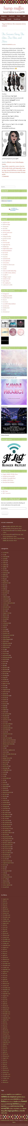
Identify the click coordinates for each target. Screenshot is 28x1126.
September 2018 (6, 921)
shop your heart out (7, 792)
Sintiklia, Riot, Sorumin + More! (10, 540)
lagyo (5, 170)
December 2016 (6, 963)
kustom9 (5, 703)
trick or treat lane (7, 861)
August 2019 (5, 899)
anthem (4, 562)
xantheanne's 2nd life (7, 285)
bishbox (4, 575)
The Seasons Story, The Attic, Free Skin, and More (13, 37)
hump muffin (14, 7)
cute (8, 1097)
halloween (12, 1101)
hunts (4, 687)
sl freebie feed (6, 312)
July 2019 (5, 901)
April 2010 (5, 1080)
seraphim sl (5, 275)
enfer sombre (10, 1099)
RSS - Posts (5, 491)
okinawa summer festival (8, 742)
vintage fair (5, 875)
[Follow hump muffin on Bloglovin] (6, 201)
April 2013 (5, 1052)
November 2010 (6, 1076)
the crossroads (6, 820)
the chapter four (6, 814)
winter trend (6, 883)
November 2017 (6, 941)
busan (4, 595)
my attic (4, 732)
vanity (4, 873)
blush (4, 587)
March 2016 (5, 981)
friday (3, 1101)
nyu (7, 1106)
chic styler (5, 228)
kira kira (5, 697)
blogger (4, 581)
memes (4, 722)
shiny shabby (5, 786)
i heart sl (5, 300)
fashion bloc (5, 637)
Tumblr (9, 19)
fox (23, 166)
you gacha (5, 887)
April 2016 (5, 979)
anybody (4, 564)
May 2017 (5, 953)
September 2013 (6, 1042)
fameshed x (5, 633)
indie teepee (5, 691)
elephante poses (15, 1097)
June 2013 (5, 1048)
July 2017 (5, 949)
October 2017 (6, 943)
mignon (20, 1104)
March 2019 (5, 909)
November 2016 (6, 965)
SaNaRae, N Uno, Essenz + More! (14, 528)
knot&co (5, 699)
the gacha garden (7, 836)
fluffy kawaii (5, 647)
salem (4, 782)
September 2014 (6, 1018)
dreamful (5, 619)
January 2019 (6, 913)
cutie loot (5, 605)
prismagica (5, 768)
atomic (13, 1094)
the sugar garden (11, 1110)
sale (4, 780)
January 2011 (6, 1072)
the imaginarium (6, 840)
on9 (4, 748)
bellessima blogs (6, 224)
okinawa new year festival (8, 740)
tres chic (5, 859)
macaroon (5, 256)
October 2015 (6, 991)
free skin (6, 168)
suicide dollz (5, 802)
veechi (22, 1110)
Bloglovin (4, 16)
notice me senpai (6, 738)
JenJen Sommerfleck (7, 530)
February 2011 (6, 1070)
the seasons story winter (15, 172)
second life (19, 170)
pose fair (5, 764)
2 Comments (5, 176)
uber (4, 867)
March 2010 (5, 1082)
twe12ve (4, 865)
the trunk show (6, 857)
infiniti (19, 1101)
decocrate (5, 609)
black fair (5, 577)
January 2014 (6, 1034)
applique (5, 566)
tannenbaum (6, 808)
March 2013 (5, 1054)
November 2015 (6, 989)
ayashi (17, 1094)
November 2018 (6, 917)
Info (24, 16)
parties (4, 756)
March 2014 (5, 1030)
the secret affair (6, 850)
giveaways (5, 669)
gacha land (5, 659)
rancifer (5, 268)
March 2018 (5, 933)
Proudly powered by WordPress (7, 1120)
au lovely (5, 570)
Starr (4, 528)
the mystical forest (7, 844)
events (13, 162)
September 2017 (6, 945)
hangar (4, 677)
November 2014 (6, 1014)
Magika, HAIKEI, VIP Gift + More (10, 474)
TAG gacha (5, 806)
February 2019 (6, 911)
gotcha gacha (6, 671)
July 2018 (5, 925)
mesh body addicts (7, 728)
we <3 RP (5, 879)
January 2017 (6, 961)
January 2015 (6, 1010)
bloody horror (6, 583)
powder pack (6, 766)
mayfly (5, 1104)
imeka (16, 1101)
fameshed (5, 631)
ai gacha (4, 560)
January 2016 (6, 985)
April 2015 (5, 1003)
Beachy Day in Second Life (9, 476)
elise (2, 1099)
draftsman (5, 617)
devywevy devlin (6, 230)
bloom (4, 585)
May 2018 (5, 929)
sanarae (4, 784)
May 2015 (5, 1002)
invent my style (6, 242)
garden (4, 661)
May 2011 (5, 1064)
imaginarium (6, 689)
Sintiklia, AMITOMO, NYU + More (14, 526)
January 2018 (6, 937)
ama (5, 1094)
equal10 (4, 625)
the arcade (5, 810)
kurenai (4, 701)
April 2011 (5, 1066)
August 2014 (5, 1020)
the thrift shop (6, 854)
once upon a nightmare (8, 750)
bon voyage (5, 591)
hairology (5, 675)
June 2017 (5, 951)
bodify (4, 589)
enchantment (6, 623)
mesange (10, 1104)
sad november (6, 778)
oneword (5, 752)
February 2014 (6, 1032)
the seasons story (7, 848)
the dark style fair (7, 824)
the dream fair (6, 826)
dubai (4, 621)
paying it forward (6, 758)
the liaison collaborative (8, 842)
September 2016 (6, 969)
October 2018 (6, 919)
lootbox (4, 711)
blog (4, 579)
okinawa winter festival (8, 744)
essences (17, 166)
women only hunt (7, 885)
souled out (5, 800)
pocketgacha (6, 760)
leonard (9, 170)
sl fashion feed (6, 308)
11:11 (4, 554)
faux (21, 166)
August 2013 (5, 1044)
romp (4, 774)
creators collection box (8, 603)
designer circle (6, 613)
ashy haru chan (6, 222)
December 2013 (6, 1036)
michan (16, 1103)
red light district (6, 770)
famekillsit (5, 234)
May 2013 (5, 1050)
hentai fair (5, 681)
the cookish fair (6, 816)
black (7, 166)
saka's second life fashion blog (9, 271)
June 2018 (5, 927)
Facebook (12, 16)
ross (4, 776)
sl (13, 1108)
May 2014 (5, 1026)
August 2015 (5, 995)
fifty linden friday (6, 643)
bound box (5, 593)
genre (4, 663)
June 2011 (5, 1062)
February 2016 (6, 983)
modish (23, 1104)
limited (4, 707)
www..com (14, 208)
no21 (4, 736)
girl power (5, 667)
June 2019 (5, 903)
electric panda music (7, 232)
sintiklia (11, 1108)
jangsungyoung (6, 244)
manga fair (5, 718)
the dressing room (7, 828)
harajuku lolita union (7, 298)
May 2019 (5, 905)
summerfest (6, 804)
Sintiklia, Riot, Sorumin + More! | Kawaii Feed (13, 538)
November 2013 (6, 1038)
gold (14, 168)
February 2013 (6, 1056)
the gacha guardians (7, 838)
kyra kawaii (5, 252)
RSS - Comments (6, 493)
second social (6, 306)
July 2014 (5, 1022)
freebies (4, 164)
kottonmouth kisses (7, 250)
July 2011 (5, 1060)
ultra (4, 869)
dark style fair (6, 607)
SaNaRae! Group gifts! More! (9, 478)
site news (5, 794)
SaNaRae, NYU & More (8, 480)
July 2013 (5, 1046)
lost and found (6, 714)
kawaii (24, 1101)
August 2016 (5, 971)
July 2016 (5, 973)
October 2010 (6, 1078)
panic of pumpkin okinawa (9, 754)
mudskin (3, 1106)
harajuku (5, 679)
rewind (4, 772)
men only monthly (7, 724)
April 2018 (5, 931)
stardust (16, 1108)
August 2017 (5, 947)
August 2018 (5, 923)
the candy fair (6, 812)
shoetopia (5, 790)
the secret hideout (7, 852)
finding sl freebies (7, 236)
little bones (13, 170)
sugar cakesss (6, 281)
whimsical (5, 881)
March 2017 (5, 957)
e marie (5, 1099)
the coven (5, 818)
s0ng (21, 1106)
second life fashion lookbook (9, 304)
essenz (15, 1099)
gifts (4, 665)
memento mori (6, 720)
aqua (4, 568)
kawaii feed (5, 302)
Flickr (18, 16)
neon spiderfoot (6, 260)
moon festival (6, 730)
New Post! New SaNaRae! (8, 482)
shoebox (5, 788)
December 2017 (6, 939)
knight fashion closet (7, 248)
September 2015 (6, 993)
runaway (16, 1106)
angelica (9, 1094)
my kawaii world (6, 258)
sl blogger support (7, 277)
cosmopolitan (6, 601)
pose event (5, 762)
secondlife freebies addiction (9, 273)
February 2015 (6, 1008)
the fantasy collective (7, 832)
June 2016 (5, 975)
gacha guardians (6, 657)
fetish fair (5, 641)
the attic (7, 172)
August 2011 (5, 1058)
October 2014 (6, 1016)
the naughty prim (7, 283)
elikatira (23, 1097)
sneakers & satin (6, 279)
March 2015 (5, 1006)
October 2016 (6, 967)
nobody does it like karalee (8, 264)
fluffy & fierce (6, 645)
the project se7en (7, 846)
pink (12, 1106)
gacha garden (6, 655)
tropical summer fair (7, 863)
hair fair (4, 673)
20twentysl (5, 556)
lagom (2, 1104)
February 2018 (6, 935)
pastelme (5, 267)
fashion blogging (19, 162)
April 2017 (5, 955)
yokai (5, 1113)
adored (2, 1094)
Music (3, 19)
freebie (10, 168)
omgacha (5, 746)
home (4, 685)
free (3, 168)
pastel (9, 1106)
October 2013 (6, 1040)
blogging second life (7, 296)
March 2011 (5, 1068)
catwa (4, 1096)
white (2, 1113)
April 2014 (5, 1028)
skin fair (5, 796)
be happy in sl (6, 294)
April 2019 (5, 907)
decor (4, 611)
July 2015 (5, 998)
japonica (5, 693)
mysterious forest (7, 734)
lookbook (5, 709)
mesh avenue (6, 726)
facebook (5, 191)
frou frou (5, 653)
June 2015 (5, 999)
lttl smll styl (5, 716)
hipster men (5, 683)
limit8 (4, 705)
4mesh (4, 558)
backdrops (5, 573)
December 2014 (6, 1012)
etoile (4, 627)
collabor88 (8, 162)
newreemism (6, 262)
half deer (7, 1101)
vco (19, 1111)
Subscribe (5, 513)
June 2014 (5, 1024)
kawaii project (6, 695)
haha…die (5, 240)
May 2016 (5, 977)
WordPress (17, 19)
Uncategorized (6, 871)
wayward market (6, 877)
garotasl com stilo (7, 238)
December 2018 (6, 915)
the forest (5, 834)
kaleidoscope (6, 246)
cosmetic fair (12, 166)
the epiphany (5, 830)
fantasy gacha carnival (8, 635)
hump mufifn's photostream (14, 210)
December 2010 (6, 1074)
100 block (5, 552)
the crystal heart (6, 822)
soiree (4, 798)
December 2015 (6, 987)
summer (20, 1108)
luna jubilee (5, 254)
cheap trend (5, 226)
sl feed (4, 310)
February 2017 (6, 959)
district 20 (5, 615)
